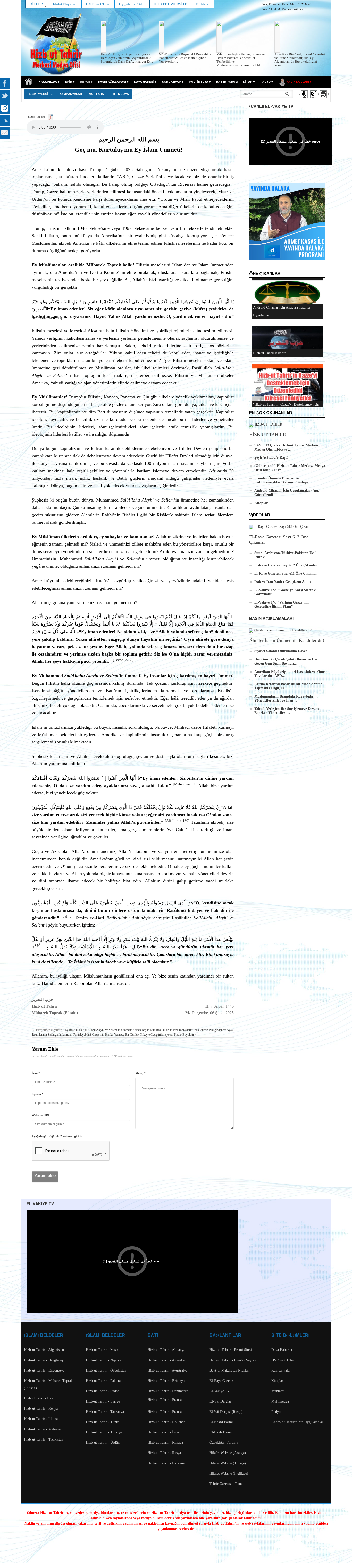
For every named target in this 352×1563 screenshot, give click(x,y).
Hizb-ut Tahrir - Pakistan (104, 1381)
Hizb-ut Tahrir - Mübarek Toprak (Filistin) (48, 1384)
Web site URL (41, 1115)
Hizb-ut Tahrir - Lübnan (42, 1419)
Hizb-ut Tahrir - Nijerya (103, 1360)
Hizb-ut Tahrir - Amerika (166, 1360)
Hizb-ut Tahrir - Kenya (41, 1409)
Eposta (41, 116)
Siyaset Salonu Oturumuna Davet (280, 651)
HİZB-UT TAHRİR (267, 434)
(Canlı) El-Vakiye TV (271, 106)
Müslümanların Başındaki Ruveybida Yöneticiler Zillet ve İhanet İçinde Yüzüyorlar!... (185, 57)
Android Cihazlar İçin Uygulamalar (297, 1422)
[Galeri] (323, 98)
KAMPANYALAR (70, 94)
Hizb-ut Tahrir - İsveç (164, 1432)
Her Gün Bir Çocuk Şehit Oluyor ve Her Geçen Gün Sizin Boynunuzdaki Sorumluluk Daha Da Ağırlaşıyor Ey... (127, 57)
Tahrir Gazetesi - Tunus (226, 1484)
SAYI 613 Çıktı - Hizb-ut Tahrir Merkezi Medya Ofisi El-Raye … (286, 447)
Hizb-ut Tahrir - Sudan (102, 1391)
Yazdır (31, 116)
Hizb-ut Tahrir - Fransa (165, 1400)
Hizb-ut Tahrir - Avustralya (167, 1370)
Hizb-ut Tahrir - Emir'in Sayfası (233, 1360)
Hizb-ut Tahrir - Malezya (42, 1429)
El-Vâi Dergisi (220, 1401)
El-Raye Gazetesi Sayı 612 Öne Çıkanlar (285, 565)
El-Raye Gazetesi (221, 1381)
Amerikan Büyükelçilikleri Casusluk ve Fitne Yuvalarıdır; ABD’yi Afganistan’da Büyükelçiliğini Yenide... (300, 59)
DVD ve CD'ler (282, 1360)
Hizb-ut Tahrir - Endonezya (44, 1370)
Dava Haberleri (282, 1350)
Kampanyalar (281, 1370)
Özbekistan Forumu (223, 1443)
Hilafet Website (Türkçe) (227, 1463)
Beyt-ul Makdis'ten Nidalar (229, 1370)
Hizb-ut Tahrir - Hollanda (166, 1422)
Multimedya (280, 1401)
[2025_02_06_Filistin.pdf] (50, 116)
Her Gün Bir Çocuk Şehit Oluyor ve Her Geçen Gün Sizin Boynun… (286, 661)
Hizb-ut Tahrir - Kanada (165, 1443)
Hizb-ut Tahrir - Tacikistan (43, 1439)
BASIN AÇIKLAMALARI (271, 618)
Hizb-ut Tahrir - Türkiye (104, 1432)
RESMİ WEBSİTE (40, 94)
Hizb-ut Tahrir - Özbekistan (106, 1370)
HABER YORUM (227, 82)
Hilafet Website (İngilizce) (228, 1473)
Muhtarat (97, 94)
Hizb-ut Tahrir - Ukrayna (166, 1463)
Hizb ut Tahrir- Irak (38, 1398)
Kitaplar (261, 503)
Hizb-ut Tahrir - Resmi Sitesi (230, 1350)
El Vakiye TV (40, 1204)
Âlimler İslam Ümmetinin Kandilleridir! (286, 640)
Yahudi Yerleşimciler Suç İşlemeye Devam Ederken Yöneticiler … (286, 711)
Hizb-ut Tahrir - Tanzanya (105, 1412)
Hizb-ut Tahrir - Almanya (166, 1350)
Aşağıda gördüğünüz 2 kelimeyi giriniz (57, 1136)
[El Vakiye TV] (313, 98)
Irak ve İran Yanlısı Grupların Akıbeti (284, 582)
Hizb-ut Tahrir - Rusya (164, 1453)
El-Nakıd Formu (221, 1422)
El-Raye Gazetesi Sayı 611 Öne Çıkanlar (285, 573)
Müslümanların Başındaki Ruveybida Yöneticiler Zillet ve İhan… (283, 698)
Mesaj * (140, 1073)
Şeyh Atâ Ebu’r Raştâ (271, 458)
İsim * (36, 1073)
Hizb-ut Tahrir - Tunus (102, 1422)
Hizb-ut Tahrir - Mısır (102, 1350)
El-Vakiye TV (219, 1391)
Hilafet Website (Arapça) (227, 1453)
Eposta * (37, 1094)
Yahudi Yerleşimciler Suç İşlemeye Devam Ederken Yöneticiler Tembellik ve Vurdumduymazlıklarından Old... (240, 59)
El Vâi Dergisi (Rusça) (226, 1412)
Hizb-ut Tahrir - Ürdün (103, 1443)
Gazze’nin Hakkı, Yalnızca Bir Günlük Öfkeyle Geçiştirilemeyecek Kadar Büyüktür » (144, 1035)
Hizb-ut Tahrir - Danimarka (168, 1391)
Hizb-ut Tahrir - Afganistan (44, 1350)
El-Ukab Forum (221, 1432)
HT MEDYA (121, 94)
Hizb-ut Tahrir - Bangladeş (43, 1360)
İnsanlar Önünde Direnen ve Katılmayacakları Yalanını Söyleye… (283, 480)
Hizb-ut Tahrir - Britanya (166, 1381)
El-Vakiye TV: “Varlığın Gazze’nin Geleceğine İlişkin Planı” (281, 604)
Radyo (276, 1412)
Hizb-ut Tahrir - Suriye (103, 1401)
